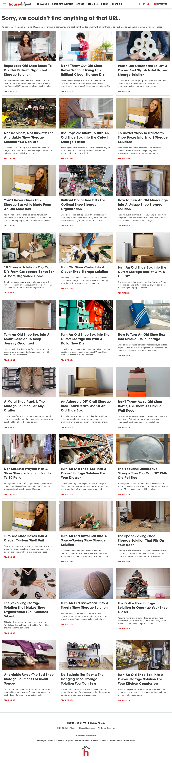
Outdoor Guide (115, 740)
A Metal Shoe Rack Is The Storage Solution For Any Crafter (24, 406)
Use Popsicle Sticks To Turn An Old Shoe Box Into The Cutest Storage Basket (85, 138)
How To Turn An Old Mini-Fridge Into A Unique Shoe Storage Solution (143, 205)
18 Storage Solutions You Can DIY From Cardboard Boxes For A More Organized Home (29, 272)
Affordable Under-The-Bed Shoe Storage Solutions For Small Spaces (29, 679)
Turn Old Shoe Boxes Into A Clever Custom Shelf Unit (25, 538)
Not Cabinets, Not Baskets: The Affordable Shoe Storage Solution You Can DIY (29, 138)
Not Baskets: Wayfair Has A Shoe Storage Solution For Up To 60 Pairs (27, 473)
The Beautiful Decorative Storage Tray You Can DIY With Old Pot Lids (142, 473)
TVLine (61, 740)
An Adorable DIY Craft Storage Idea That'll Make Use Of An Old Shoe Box (86, 406)
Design (104, 4)
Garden (80, 4)
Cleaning (93, 4)
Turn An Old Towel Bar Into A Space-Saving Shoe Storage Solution (84, 541)
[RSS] (148, 4)
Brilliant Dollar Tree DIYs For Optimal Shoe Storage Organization (83, 205)
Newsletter (161, 4)
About (70, 723)
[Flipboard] (144, 4)
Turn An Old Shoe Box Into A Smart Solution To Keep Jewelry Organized (26, 339)
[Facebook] (139, 4)
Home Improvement (62, 4)
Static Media (70, 728)
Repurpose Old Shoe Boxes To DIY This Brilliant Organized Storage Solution (28, 70)
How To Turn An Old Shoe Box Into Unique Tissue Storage (141, 337)
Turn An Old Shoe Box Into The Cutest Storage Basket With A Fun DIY (142, 272)
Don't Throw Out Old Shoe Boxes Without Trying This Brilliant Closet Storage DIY (83, 70)
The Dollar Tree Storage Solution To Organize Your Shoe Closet (143, 608)
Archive (81, 723)
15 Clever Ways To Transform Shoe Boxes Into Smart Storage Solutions (143, 138)
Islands (103, 740)
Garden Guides (82, 740)
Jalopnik (52, 740)
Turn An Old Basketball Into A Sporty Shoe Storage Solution (84, 605)
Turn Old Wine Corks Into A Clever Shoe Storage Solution (84, 270)
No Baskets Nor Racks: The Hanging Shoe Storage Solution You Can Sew (82, 679)
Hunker (94, 740)
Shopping (117, 4)
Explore (69, 740)
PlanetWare (129, 740)
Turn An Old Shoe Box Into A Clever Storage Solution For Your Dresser (83, 473)
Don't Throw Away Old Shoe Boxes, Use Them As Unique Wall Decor (140, 406)
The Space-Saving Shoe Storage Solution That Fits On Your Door (141, 541)
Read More (9, 91)
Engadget (41, 740)
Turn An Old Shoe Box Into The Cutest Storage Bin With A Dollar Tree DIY (85, 339)
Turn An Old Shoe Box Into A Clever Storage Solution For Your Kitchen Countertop (140, 679)
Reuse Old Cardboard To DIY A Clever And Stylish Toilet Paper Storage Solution (142, 71)
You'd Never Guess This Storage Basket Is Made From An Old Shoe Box (27, 205)
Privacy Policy (96, 723)
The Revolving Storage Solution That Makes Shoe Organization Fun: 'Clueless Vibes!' (26, 610)
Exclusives (43, 4)
